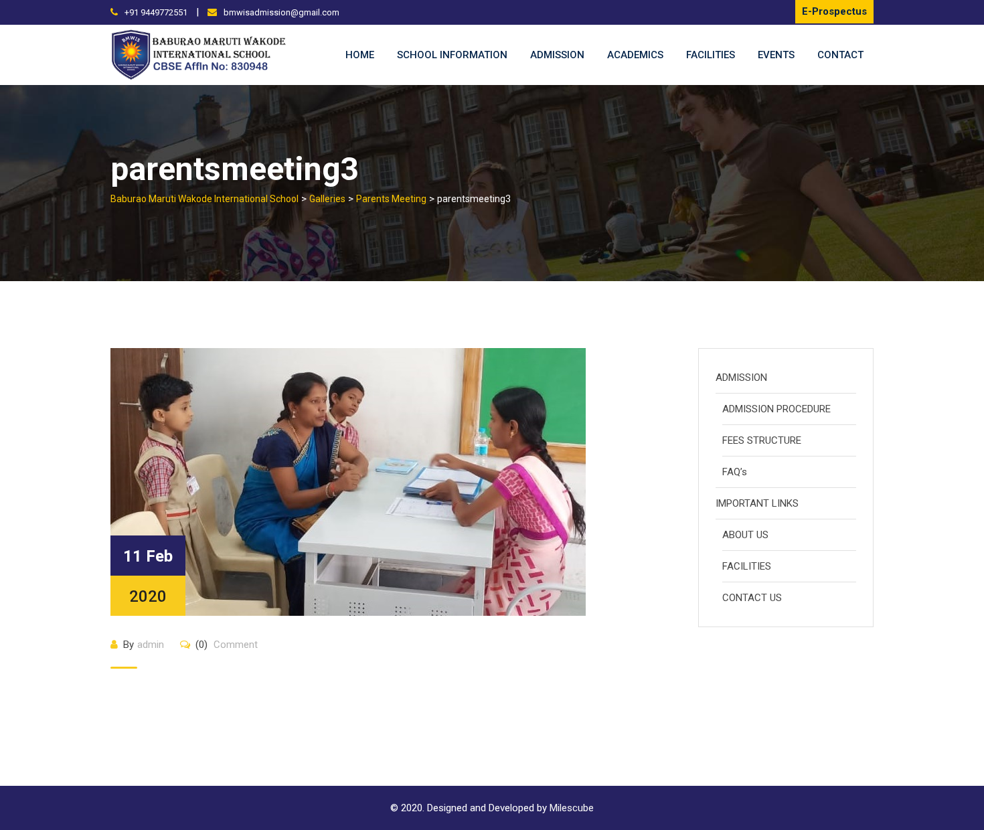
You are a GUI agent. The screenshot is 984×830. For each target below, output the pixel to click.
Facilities (710, 55)
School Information (452, 55)
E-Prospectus (834, 11)
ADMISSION (741, 377)
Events (776, 55)
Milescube (572, 808)
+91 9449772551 (156, 12)
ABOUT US (745, 535)
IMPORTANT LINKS (757, 503)
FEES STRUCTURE (761, 440)
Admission (557, 55)
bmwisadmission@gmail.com (281, 12)
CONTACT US (752, 598)
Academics (635, 55)
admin (150, 645)
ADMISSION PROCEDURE (776, 409)
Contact (840, 55)
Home (359, 55)
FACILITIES (746, 566)
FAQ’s (734, 472)
